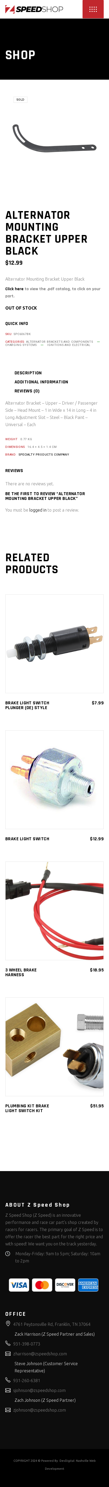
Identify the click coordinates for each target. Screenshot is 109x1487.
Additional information (41, 382)
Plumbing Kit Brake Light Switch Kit (27, 1108)
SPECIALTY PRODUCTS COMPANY (44, 454)
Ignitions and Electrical (68, 345)
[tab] (34, 373)
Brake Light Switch (27, 839)
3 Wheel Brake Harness (21, 972)
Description (28, 373)
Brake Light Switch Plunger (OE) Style (27, 705)
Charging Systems (21, 345)
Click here (14, 289)
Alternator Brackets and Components (59, 342)
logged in (38, 510)
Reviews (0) (27, 391)
